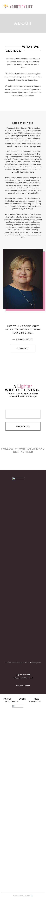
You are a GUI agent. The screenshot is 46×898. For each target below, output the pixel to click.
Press (36, 699)
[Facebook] (20, 670)
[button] (23, 348)
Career (22, 699)
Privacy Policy (11, 701)
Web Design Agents (21, 895)
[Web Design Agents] (32, 895)
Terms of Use (35, 701)
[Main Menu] (41, 7)
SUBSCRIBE (23, 426)
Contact (7, 699)
